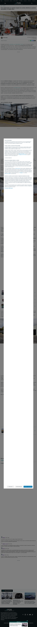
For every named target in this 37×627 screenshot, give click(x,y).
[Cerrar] (27, 620)
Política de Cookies (22, 153)
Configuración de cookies (22, 154)
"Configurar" (21, 172)
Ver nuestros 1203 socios (9, 188)
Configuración (19, 486)
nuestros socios (17, 168)
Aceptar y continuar (28, 486)
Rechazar (10, 486)
